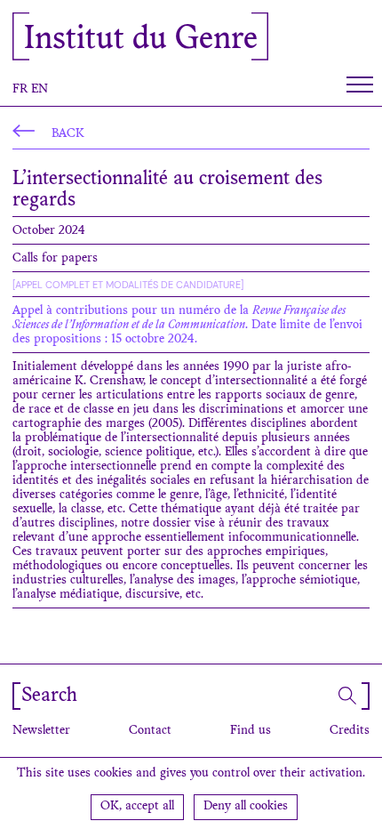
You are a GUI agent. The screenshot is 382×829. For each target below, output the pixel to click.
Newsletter (41, 731)
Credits (350, 731)
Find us (250, 731)
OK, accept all (137, 807)
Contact (150, 731)
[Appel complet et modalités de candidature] (127, 284)
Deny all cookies (245, 807)
